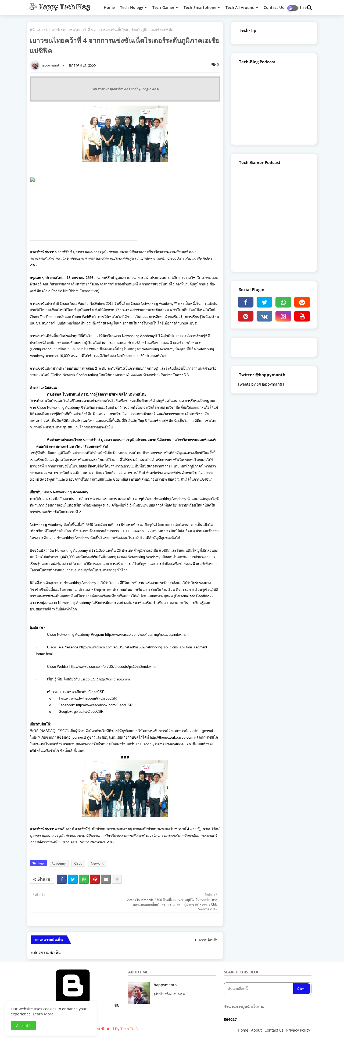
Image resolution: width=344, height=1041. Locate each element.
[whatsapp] (283, 302)
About (256, 1030)
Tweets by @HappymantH (261, 384)
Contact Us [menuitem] (274, 7)
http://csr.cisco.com (114, 679)
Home (243, 1030)
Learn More (43, 1013)
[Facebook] (62, 879)
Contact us (274, 1030)
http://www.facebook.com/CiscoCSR (104, 705)
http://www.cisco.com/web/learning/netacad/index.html (147, 635)
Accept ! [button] (23, 1025)
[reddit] (302, 302)
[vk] (264, 316)
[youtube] (302, 316)
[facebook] (246, 302)
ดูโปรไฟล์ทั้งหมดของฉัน (169, 994)
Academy (59, 863)
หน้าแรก (36, 29)
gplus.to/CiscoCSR (88, 712)
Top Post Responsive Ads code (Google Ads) (125, 88)
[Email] (106, 879)
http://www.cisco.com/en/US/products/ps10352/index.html (114, 667)
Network (53, 29)
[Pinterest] (95, 879)
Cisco (78, 863)
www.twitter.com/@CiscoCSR (94, 698)
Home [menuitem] (109, 7)
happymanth (165, 984)
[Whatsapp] (84, 879)
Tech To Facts (132, 1028)
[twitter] (264, 302)
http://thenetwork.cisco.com (171, 737)
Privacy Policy (298, 1030)
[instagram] (283, 316)
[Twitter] (73, 879)
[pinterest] (246, 316)
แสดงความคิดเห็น (46, 952)
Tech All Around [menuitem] (240, 7)
